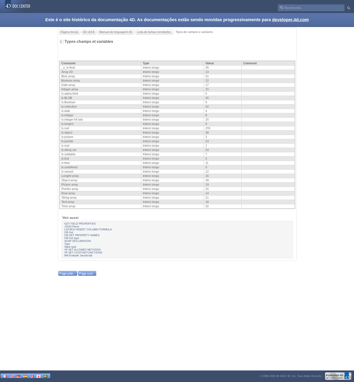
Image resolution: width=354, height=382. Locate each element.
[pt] (45, 376)
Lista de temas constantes (154, 32)
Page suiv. (86, 273)
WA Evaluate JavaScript (78, 255)
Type (67, 243)
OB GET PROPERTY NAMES (81, 235)
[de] (18, 376)
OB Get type (71, 238)
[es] (25, 376)
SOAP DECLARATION (77, 241)
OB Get (68, 232)
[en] (11, 376)
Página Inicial (69, 32)
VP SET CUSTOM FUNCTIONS (83, 252)
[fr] (4, 376)
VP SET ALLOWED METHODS (82, 249)
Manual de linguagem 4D (115, 32)
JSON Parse (71, 226)
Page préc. (66, 273)
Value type (70, 246)
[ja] (38, 376)
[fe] (31, 376)
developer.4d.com (290, 19)
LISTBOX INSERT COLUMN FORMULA (88, 229)
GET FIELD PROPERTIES (80, 223)
